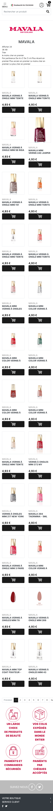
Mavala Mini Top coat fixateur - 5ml (12, 672)
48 (6, 49)
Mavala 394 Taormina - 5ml (38, 515)
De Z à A (27, 58)
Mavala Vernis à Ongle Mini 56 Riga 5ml (13, 150)
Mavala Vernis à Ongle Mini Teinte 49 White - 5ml (12, 98)
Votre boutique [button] (11, 798)
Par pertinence (8, 58)
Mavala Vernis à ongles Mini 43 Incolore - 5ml (39, 672)
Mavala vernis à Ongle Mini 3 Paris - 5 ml (13, 568)
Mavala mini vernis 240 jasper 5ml (39, 153)
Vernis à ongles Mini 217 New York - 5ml (13, 516)
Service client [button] (10, 802)
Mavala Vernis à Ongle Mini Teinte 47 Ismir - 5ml (39, 98)
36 (3, 49)
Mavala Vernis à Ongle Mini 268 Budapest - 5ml (39, 620)
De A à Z (19, 58)
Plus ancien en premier (19, 61)
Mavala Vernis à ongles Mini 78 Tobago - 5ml (12, 620)
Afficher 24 (7, 48)
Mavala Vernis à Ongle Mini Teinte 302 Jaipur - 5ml (39, 205)
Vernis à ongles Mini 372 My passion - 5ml (38, 464)
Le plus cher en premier (19, 64)
